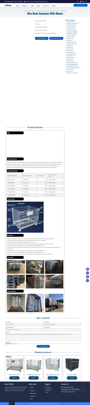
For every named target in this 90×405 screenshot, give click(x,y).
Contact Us (46, 6)
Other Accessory (70, 52)
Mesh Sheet (69, 59)
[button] (78, 2)
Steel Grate (69, 71)
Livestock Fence (70, 28)
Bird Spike (69, 47)
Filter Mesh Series (71, 54)
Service (54, 6)
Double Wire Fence (71, 25)
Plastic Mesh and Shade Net (73, 68)
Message (7, 332)
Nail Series (69, 51)
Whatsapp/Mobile (9, 327)
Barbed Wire (69, 56)
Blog (32, 6)
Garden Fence (70, 37)
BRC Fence (69, 39)
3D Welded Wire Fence (72, 23)
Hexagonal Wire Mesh (72, 32)
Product (29, 11)
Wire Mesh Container (44, 11)
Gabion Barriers (70, 57)
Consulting (32, 390)
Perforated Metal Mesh (72, 66)
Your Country (47, 327)
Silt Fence (69, 40)
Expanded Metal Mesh (72, 64)
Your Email (46, 322)
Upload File (7, 342)
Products (24, 6)
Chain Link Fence (71, 27)
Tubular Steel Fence (71, 44)
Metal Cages (35, 11)
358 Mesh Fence (70, 21)
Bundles (32, 387)
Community (32, 396)
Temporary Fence (70, 42)
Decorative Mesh (70, 35)
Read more (14, 378)
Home (18, 6)
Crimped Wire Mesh (71, 33)
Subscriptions (33, 393)
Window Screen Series (72, 73)
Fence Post (69, 49)
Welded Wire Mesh (71, 30)
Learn (31, 399)
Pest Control (69, 69)
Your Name (8, 322)
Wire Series (69, 45)
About (38, 6)
